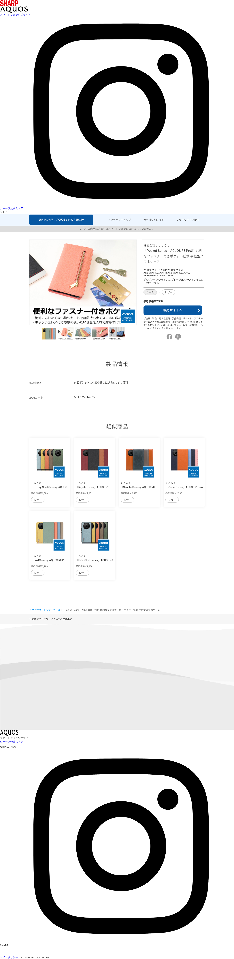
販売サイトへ (173, 310)
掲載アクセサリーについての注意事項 (52, 619)
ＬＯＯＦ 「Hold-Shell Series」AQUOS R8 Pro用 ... (94, 560)
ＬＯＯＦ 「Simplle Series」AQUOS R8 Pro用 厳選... (138, 487)
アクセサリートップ (119, 219)
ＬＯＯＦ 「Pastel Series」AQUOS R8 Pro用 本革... (184, 487)
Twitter (179, 337)
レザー (168, 292)
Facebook (170, 337)
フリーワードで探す (187, 219)
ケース (150, 292)
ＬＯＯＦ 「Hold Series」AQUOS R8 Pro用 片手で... (48, 560)
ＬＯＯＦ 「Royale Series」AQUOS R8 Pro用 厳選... (92, 487)
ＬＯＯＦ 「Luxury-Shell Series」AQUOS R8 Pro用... (49, 487)
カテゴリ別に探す (153, 219)
